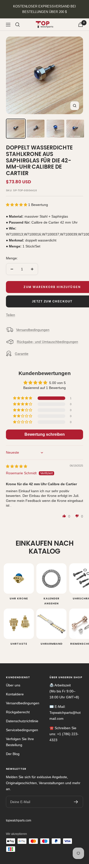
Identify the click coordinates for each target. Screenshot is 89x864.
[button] (17, 205)
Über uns (13, 685)
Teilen (10, 315)
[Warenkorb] (80, 24)
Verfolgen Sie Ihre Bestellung (20, 742)
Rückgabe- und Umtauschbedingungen (47, 342)
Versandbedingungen (32, 330)
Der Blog (13, 754)
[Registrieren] (76, 802)
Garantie (21, 354)
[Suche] (17, 24)
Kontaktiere (15, 694)
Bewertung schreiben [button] (44, 434)
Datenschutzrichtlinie (22, 721)
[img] (16, 466)
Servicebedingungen (22, 730)
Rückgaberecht (18, 712)
